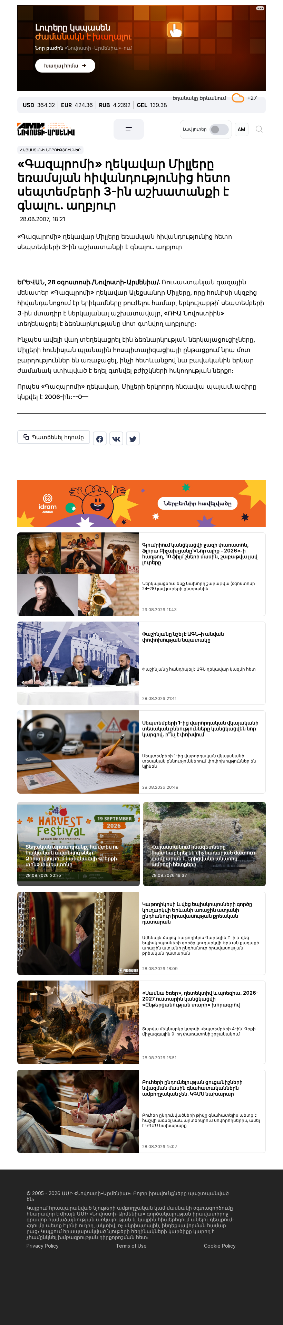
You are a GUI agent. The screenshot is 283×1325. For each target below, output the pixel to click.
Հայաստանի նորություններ (50, 150)
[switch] (219, 129)
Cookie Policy (220, 1246)
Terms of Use (131, 1246)
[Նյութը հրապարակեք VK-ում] (116, 438)
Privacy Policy (43, 1246)
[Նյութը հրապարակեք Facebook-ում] (99, 438)
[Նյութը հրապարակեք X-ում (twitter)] (133, 438)
